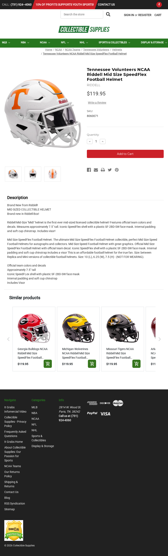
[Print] (103, 170)
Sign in (129, 15)
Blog (7, 497)
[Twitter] (110, 170)
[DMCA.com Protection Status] (13, 530)
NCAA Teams (12, 466)
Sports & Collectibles (113, 42)
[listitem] (33, 339)
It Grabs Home (13, 441)
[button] (8, 339)
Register (144, 15)
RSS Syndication (14, 503)
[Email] (96, 170)
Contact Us (106, 4)
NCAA (43, 42)
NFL (63, 42)
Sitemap (9, 509)
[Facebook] (159, 4)
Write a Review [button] (97, 102)
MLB (4, 42)
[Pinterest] (117, 170)
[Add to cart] (48, 364)
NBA (23, 42)
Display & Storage (152, 42)
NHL (82, 42)
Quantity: (93, 134)
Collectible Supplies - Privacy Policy (15, 422)
